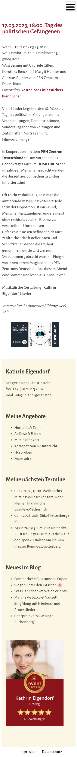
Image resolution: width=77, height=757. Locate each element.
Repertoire (22, 459)
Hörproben (23, 452)
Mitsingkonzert (26, 440)
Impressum (28, 752)
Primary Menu (70, 6)
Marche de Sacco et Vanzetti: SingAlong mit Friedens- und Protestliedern (37, 603)
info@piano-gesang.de (33, 395)
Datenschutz (52, 752)
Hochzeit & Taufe (27, 428)
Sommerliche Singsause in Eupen (40, 579)
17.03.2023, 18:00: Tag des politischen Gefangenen (32, 28)
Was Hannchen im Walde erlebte (40, 591)
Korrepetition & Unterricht (35, 446)
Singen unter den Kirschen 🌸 (38, 585)
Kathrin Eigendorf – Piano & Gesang (27, 6)
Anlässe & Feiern (27, 434)
